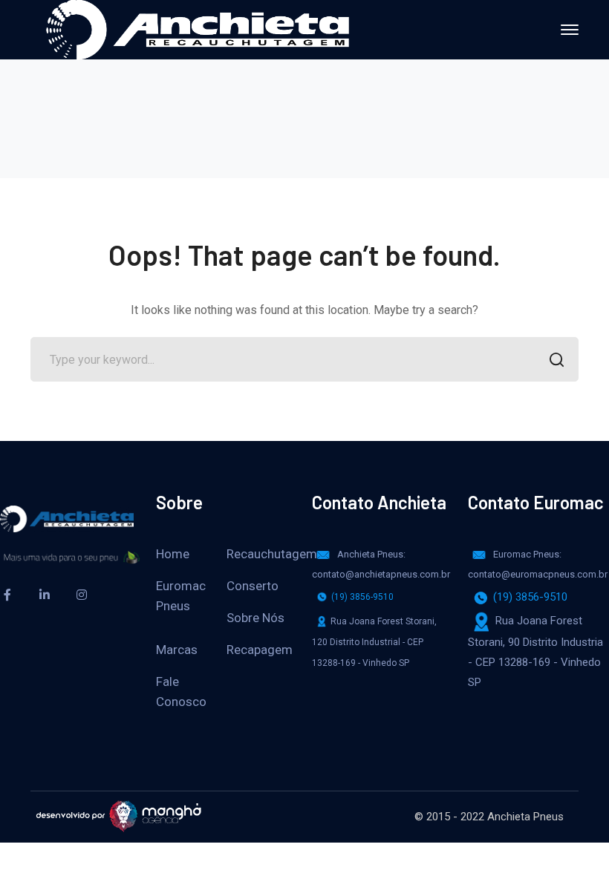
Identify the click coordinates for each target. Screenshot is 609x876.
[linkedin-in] (44, 594)
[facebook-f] (7, 594)
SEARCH (556, 359)
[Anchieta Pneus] (197, 29)
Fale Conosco (181, 691)
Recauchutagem (272, 553)
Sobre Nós (255, 617)
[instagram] (81, 594)
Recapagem (260, 649)
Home (172, 553)
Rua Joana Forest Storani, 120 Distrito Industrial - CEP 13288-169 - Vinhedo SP (374, 642)
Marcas (177, 649)
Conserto (253, 585)
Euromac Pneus (181, 595)
